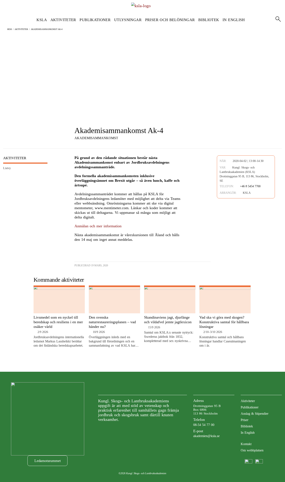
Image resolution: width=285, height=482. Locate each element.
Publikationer (95, 20)
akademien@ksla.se (206, 436)
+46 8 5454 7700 (250, 186)
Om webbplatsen (252, 450)
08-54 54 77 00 (203, 425)
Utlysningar (128, 20)
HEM (9, 29)
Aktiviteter (63, 20)
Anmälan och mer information (98, 226)
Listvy (7, 168)
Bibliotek (208, 20)
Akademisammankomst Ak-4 (46, 29)
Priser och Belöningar (170, 20)
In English (234, 20)
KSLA (41, 20)
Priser (244, 420)
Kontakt (246, 444)
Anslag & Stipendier (254, 413)
